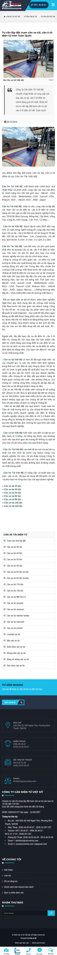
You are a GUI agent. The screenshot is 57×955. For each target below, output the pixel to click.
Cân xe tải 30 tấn (14, 547)
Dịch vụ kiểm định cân (14, 892)
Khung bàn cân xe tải (16, 653)
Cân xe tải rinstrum (15, 609)
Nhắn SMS (51, 954)
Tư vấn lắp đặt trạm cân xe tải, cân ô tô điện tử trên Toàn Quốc (27, 34)
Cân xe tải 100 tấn (15, 590)
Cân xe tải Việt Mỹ (13, 17)
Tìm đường (6, 954)
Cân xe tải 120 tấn (15, 584)
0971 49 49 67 (39, 5)
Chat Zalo (17, 954)
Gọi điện (28, 954)
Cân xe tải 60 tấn (14, 565)
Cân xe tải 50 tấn (14, 559)
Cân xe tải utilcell (15, 628)
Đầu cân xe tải (13, 640)
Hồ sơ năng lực (11, 881)
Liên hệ (7, 875)
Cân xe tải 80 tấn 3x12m (18, 572)
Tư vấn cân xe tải (30, 17)
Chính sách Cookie (38, 943)
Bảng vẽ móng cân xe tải (18, 659)
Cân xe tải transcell (15, 622)
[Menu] (53, 5)
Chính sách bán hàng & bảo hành (18, 887)
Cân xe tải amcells (15, 603)
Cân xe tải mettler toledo (18, 615)
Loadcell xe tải (13, 634)
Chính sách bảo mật (22, 943)
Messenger (39, 954)
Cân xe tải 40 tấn (14, 553)
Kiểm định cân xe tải (16, 647)
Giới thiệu (8, 870)
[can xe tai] (11, 5)
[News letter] (51, 913)
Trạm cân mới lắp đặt (16, 540)
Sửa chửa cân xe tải (16, 665)
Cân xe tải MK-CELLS (16, 597)
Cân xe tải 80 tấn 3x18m (18, 578)
